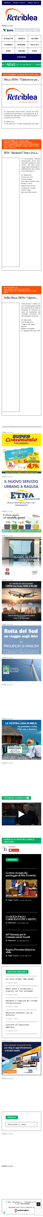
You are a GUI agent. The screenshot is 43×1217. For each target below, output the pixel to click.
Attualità (8, 39)
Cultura (34, 39)
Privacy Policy (19, 3)
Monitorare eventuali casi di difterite (19, 1014)
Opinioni (21, 45)
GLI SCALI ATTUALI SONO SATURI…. (20, 979)
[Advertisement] (21, 701)
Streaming (21, 57)
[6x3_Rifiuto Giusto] (21, 532)
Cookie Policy (33, 3)
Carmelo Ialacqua (17, 74)
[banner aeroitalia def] (21, 620)
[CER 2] (21, 680)
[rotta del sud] (21, 654)
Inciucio (12, 148)
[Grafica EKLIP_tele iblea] (21, 576)
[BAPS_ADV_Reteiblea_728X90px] (21, 32)
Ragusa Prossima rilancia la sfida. (20, 951)
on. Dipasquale (20, 291)
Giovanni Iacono (17, 143)
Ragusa (10, 289)
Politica (34, 45)
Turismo (21, 51)
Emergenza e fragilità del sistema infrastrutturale (21, 1002)
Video (34, 51)
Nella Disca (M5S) (32, 74)
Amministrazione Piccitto (20, 144)
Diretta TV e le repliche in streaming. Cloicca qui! (20, 833)
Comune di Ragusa (17, 141)
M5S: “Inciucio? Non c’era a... (21, 153)
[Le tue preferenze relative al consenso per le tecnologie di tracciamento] (4, 1212)
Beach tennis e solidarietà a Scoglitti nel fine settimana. (19, 990)
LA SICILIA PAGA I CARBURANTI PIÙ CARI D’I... (21, 918)
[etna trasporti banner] (21, 507)
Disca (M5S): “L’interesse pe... (21, 79)
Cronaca (21, 39)
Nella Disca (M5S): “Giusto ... (21, 298)
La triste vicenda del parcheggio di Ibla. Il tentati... (21, 874)
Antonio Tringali (22, 146)
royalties (17, 289)
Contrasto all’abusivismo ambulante (17, 1026)
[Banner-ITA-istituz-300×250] (21, 1074)
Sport (8, 51)
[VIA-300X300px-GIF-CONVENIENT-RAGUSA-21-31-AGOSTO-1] (21, 473)
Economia (8, 45)
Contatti (7, 3)
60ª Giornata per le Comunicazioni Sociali (18, 936)
